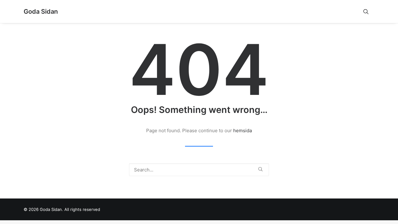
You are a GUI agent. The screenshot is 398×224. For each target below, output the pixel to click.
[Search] (199, 169)
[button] (368, 11)
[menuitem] (368, 11)
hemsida (242, 130)
